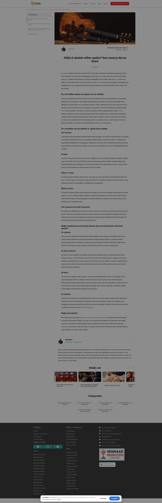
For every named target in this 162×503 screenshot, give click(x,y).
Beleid (59, 499)
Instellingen (103, 498)
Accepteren (114, 498)
